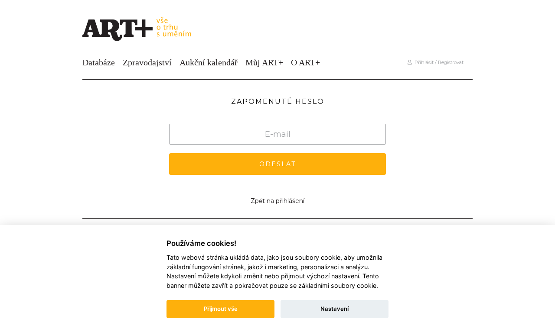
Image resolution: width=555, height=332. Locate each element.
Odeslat (277, 164)
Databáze (98, 62)
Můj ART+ (264, 62)
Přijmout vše (221, 308)
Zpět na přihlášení (277, 201)
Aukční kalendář (209, 62)
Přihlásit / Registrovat (438, 62)
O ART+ (305, 62)
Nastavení (334, 308)
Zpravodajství (147, 62)
